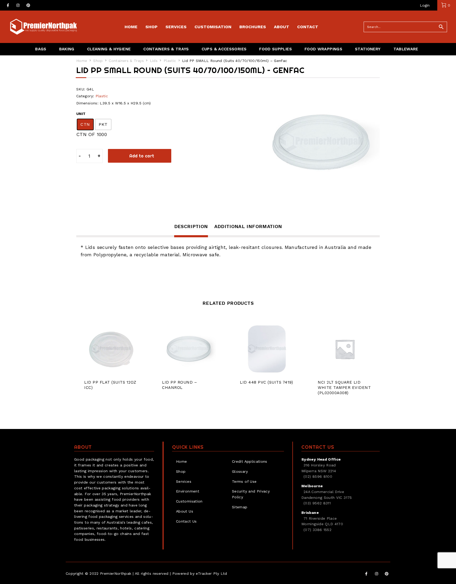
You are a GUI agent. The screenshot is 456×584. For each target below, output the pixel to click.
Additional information (248, 226)
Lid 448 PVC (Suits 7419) (266, 382)
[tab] (191, 230)
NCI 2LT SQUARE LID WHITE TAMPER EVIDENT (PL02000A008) (344, 387)
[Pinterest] (28, 5)
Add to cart (141, 155)
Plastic (170, 61)
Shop (98, 61)
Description (191, 226)
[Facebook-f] (8, 5)
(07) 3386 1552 (317, 530)
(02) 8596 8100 (317, 476)
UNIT (81, 114)
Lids (154, 61)
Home (81, 61)
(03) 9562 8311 (317, 503)
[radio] (85, 124)
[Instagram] (18, 5)
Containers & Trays (126, 61)
